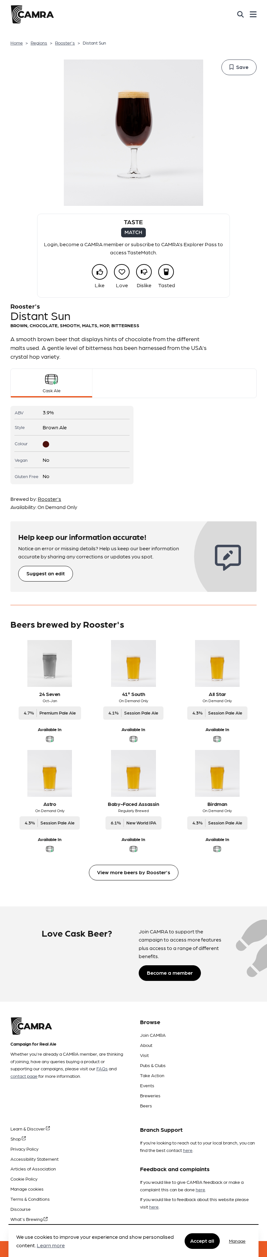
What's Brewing (27, 1219)
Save (242, 67)
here (187, 1150)
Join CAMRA (153, 1034)
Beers (146, 1105)
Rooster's (65, 42)
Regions (39, 42)
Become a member (170, 972)
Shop (16, 1138)
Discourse (20, 1208)
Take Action (152, 1075)
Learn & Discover (28, 1128)
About (146, 1045)
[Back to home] (32, 14)
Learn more (51, 1245)
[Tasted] (166, 272)
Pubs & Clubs (153, 1065)
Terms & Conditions (30, 1198)
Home (16, 42)
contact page (23, 1075)
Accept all (202, 1240)
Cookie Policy (23, 1178)
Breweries (150, 1095)
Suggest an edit (45, 573)
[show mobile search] (240, 14)
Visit (144, 1055)
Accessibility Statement (34, 1158)
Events (147, 1085)
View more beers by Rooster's (133, 872)
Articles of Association (33, 1168)
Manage (237, 1240)
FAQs (102, 1068)
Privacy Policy (24, 1148)
